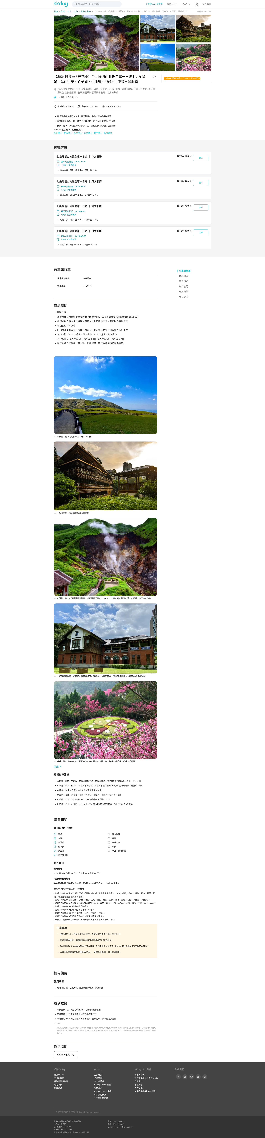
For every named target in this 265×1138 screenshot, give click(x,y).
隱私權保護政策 (61, 1081)
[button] (59, 97)
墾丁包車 (98, 133)
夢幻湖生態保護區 (67, 92)
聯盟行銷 (139, 1085)
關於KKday (59, 1075)
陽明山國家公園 (130, 89)
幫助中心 (58, 1085)
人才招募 (139, 1088)
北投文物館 (86, 11)
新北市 (103, 89)
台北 (69, 11)
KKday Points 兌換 (102, 1091)
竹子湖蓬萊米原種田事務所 (91, 92)
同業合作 (139, 1081)
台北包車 (58, 133)
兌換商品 (98, 1088)
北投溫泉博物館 (84, 89)
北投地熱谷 (112, 92)
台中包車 (78, 133)
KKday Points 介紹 (102, 1085)
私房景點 (108, 133)
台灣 (63, 11)
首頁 (56, 11)
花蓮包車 (68, 133)
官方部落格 (99, 1081)
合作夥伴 (98, 1078)
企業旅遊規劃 (100, 1094)
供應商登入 (140, 1075)
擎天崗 (152, 89)
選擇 (201, 158)
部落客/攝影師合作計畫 (145, 1091)
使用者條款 (59, 1078)
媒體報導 (58, 1088)
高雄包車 (88, 133)
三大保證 (98, 1075)
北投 (76, 11)
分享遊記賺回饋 (101, 1098)
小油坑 (143, 89)
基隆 (96, 89)
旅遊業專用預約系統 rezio (146, 1078)
